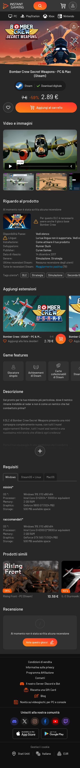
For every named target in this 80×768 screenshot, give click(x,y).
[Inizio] (13, 6)
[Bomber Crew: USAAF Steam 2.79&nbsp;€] (34, 314)
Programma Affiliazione (40, 672)
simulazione (55, 275)
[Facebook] (45, 721)
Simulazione (43, 258)
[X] (25, 721)
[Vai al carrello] (63, 6)
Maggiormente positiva (49, 266)
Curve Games (43, 250)
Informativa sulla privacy (40, 667)
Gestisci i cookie (40, 747)
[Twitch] (66, 721)
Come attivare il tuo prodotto (53, 242)
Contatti (40, 678)
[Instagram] (35, 721)
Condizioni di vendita (40, 662)
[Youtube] (55, 721)
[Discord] (14, 721)
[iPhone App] (26, 733)
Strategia (56, 258)
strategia (37, 275)
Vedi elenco (42, 233)
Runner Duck (43, 246)
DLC (24, 275)
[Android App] (54, 733)
